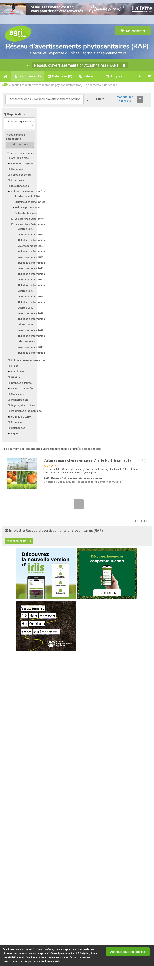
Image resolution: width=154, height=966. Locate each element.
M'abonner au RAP (18, 540)
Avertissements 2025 (30, 234)
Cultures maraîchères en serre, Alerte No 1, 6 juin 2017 (87, 460)
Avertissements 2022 (30, 268)
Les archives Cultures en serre (33, 218)
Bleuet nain (17, 169)
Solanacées (18, 427)
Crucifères (17, 180)
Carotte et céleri (21, 174)
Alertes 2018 (25, 324)
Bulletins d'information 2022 (34, 273)
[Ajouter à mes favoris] (144, 461)
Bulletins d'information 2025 (34, 240)
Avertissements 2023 (30, 257)
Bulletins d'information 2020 (34, 302)
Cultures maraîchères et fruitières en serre (36, 191)
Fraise (14, 365)
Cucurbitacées (20, 185)
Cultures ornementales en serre (30, 360)
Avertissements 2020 (30, 296)
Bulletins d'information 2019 (34, 318)
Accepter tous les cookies (127, 952)
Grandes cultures (21, 382)
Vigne (14, 433)
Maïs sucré (17, 394)
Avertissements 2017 (30, 347)
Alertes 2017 (26, 341)
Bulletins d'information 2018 (34, 335)
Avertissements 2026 (27, 196)
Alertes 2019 (25, 307)
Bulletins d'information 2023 (34, 262)
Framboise (17, 371)
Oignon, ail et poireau (23, 405)
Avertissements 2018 (30, 330)
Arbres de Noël (20, 157)
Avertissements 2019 (30, 313)
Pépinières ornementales (26, 410)
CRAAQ (80, 953)
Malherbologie (19, 399)
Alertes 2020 (25, 290)
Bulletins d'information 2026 (31, 201)
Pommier (16, 422)
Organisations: (16, 114)
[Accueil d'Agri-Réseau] (18, 33)
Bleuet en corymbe (22, 163)
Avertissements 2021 (30, 279)
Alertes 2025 (25, 228)
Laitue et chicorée (22, 388)
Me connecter (135, 31)
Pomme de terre (21, 416)
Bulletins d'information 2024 (34, 251)
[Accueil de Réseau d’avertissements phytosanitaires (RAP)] (5, 76)
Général (15, 377)
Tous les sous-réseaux (21, 153)
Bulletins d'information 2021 (34, 285)
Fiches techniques (26, 213)
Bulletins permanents (27, 207)
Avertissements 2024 (30, 245)
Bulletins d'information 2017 (34, 352)
